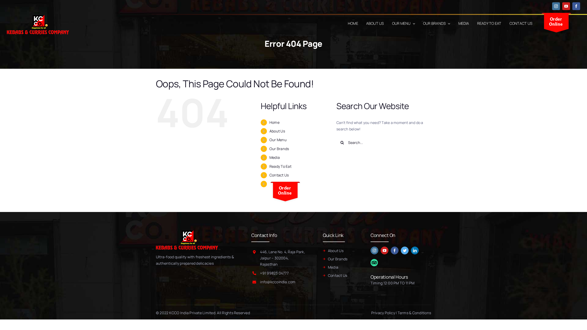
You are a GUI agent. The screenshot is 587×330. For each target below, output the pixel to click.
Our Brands (279, 148)
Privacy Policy (383, 312)
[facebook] (395, 250)
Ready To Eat (280, 166)
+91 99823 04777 (274, 273)
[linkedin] (415, 250)
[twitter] (405, 250)
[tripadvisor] (374, 260)
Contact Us (279, 175)
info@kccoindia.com (277, 281)
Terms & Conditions (414, 312)
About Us (277, 131)
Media (274, 157)
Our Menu (278, 139)
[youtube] (384, 250)
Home (274, 122)
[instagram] (374, 250)
